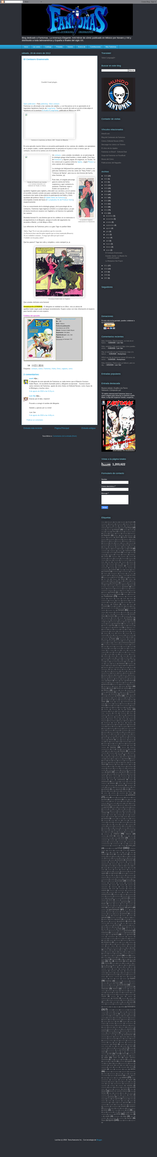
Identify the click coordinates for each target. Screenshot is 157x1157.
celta (110, 824)
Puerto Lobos (114, 715)
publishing (44, 104)
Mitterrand (104, 682)
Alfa (116, 526)
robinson (103, 1053)
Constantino (104, 569)
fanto (102, 896)
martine (125, 978)
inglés (105, 940)
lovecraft (107, 967)
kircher (105, 953)
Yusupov (122, 766)
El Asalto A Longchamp (50, 110)
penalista (111, 1023)
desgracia (123, 858)
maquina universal (114, 976)
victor (105, 1110)
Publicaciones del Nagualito (111, 163)
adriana (124, 770)
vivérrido (103, 1114)
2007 (106, 278)
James (120, 631)
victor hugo (114, 1110)
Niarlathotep (111, 696)
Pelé (104, 707)
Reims (133, 720)
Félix (117, 606)
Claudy (131, 562)
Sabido (105, 732)
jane (125, 944)
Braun (105, 547)
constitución (129, 841)
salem (116, 1063)
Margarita (130, 671)
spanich (123, 1079)
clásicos (128, 834)
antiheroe (104, 783)
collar (118, 836)
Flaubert (103, 602)
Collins (103, 566)
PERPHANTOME (128, 701)
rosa (116, 1055)
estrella (103, 890)
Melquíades (130, 677)
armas (114, 789)
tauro (131, 1087)
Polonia (119, 711)
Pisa (122, 709)
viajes (123, 1108)
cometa (116, 838)
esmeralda (130, 883)
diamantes (129, 860)
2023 (106, 179)
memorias (106, 985)
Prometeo (123, 713)
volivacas (111, 1114)
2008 (106, 275)
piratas (117, 1031)
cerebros (110, 826)
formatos (124, 900)
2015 (106, 204)
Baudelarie (111, 539)
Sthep (122, 743)
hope (109, 934)
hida (104, 927)
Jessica (106, 633)
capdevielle (111, 816)
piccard (119, 1029)
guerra (119, 919)
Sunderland (113, 745)
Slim (107, 741)
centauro (58, 155)
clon (134, 832)
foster (131, 900)
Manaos (124, 667)
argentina (110, 787)
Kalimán (106, 639)
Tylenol (110, 757)
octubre (109, 222)
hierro (109, 927)
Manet (131, 667)
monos (105, 994)
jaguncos (119, 944)
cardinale (132, 816)
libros (127, 961)
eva (125, 892)
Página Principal (62, 428)
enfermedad (104, 879)
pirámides (124, 1031)
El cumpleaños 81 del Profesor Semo (59, 200)
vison (121, 1112)
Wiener (119, 764)
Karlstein (103, 640)
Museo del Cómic (107, 159)
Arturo (118, 533)
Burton (103, 548)
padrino (131, 1015)
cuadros (117, 850)
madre (116, 969)
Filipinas (125, 600)
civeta (103, 832)
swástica (120, 1085)
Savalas (124, 737)
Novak (122, 698)
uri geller (111, 1104)
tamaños (117, 1087)
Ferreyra (112, 600)
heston (133, 925)
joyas (117, 949)
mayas (111, 983)
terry (132, 1089)
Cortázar (114, 569)
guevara (133, 919)
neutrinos (117, 1004)
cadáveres (113, 812)
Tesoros (122, 751)
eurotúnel (111, 892)
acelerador (130, 768)
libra (102, 961)
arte (126, 789)
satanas (131, 1065)
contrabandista (105, 843)
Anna (103, 529)
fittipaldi (103, 900)
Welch (103, 764)
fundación (104, 905)
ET (106, 584)
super (109, 1083)
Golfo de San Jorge (107, 614)
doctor (117, 865)
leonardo (115, 959)
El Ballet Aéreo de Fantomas (55, 198)
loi (134, 963)
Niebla (119, 696)
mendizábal (123, 985)
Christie (116, 560)
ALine (103, 522)
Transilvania (129, 755)
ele (114, 875)
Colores (120, 566)
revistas (103, 1050)
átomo (126, 1120)
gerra (131, 913)
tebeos (110, 1089)
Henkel (103, 623)
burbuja (126, 811)
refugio (114, 1044)
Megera (122, 677)
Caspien (118, 554)
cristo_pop (131, 845)
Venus (126, 758)
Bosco (124, 543)
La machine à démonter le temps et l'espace (116, 644)
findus (125, 898)
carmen (114, 818)
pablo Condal (105, 1015)
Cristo (133, 569)
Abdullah (122, 522)
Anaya (129, 528)
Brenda (112, 547)
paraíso (125, 1019)
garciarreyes (114, 910)
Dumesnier (106, 583)
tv (111, 1102)
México (106, 690)
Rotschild (119, 728)
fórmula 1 (130, 905)
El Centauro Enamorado (68, 319)
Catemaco (115, 556)
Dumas (133, 581)
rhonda (123, 1050)
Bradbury (119, 545)
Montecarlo (116, 684)
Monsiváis (106, 684)
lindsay (107, 963)
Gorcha (119, 616)
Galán (133, 606)
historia (121, 930)
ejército (123, 873)
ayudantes (121, 797)
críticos (110, 850)
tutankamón (104, 1102)
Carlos (118, 552)
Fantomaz (121, 596)
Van (114, 758)
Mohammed (112, 682)
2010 (106, 269)
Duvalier (131, 583)
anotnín (123, 781)
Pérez (103, 717)
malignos (118, 972)
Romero (116, 726)
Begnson (126, 539)
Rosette (112, 728)
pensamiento (129, 1023)
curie (126, 852)
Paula (109, 705)
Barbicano (130, 535)
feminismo (117, 896)
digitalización (105, 864)
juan (122, 949)
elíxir (119, 877)
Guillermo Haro (105, 620)
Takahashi (125, 749)
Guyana (122, 620)
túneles (120, 1102)
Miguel (109, 680)
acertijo (103, 770)
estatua (130, 888)
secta (111, 1069)
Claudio (124, 562)
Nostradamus (107, 698)
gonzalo (104, 917)
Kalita (54, 369)
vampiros (132, 1106)
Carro (131, 552)
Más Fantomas (111, 47)
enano (125, 877)
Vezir (104, 760)
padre (125, 1015)
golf (109, 915)
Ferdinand (104, 600)
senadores (116, 1071)
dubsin (125, 867)
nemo (103, 1004)
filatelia (109, 898)
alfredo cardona (113, 776)
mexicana (129, 987)
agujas (117, 772)
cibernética (132, 828)
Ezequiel (103, 594)
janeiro (131, 944)
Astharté (125, 533)
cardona (106, 818)
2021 (106, 185)
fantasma (130, 894)
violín (116, 1112)
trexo (108, 1098)
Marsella (127, 673)
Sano (125, 736)
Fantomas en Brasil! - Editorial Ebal (114, 152)
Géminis (130, 620)
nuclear (116, 1010)
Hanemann (114, 621)
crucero (113, 848)
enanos (131, 877)
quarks (133, 1038)
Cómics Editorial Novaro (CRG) (112, 141)
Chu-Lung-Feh (125, 560)
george (117, 913)
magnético (113, 970)
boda (108, 807)
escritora (103, 883)
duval (116, 869)
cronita (107, 848)
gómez (130, 921)
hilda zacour (104, 930)
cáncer (103, 854)
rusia (134, 1059)
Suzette (103, 747)
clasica (109, 832)
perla (105, 1027)
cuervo (107, 852)
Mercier (111, 679)
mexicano (104, 989)
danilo (110, 856)
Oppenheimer (124, 699)
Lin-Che (133, 654)
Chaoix (111, 558)
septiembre (110, 225)
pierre (131, 1029)
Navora (131, 694)
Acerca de (81, 47)
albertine (117, 774)
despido (131, 858)
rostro (121, 1055)
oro (116, 1014)
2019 (106, 191)
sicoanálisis (104, 1075)
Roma (103, 726)
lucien (114, 967)
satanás (103, 1067)
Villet (109, 760)
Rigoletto (130, 722)
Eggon (131, 584)
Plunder (112, 711)
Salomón (132, 732)
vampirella (106, 1106)
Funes (111, 606)
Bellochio (105, 541)
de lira (131, 856)
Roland (124, 724)
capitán (125, 816)
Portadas (59, 47)
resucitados (119, 1048)
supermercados (128, 1083)
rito (123, 1052)
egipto (103, 873)
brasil (121, 809)
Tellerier (115, 751)
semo (70, 369)
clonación (107, 834)
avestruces (122, 795)
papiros (105, 1019)
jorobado (106, 949)
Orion (59, 369)
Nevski (103, 696)
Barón (118, 537)
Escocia (124, 590)
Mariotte (114, 673)
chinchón (124, 828)
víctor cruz (129, 1114)
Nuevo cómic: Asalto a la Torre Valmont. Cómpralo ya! (114, 389)
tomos (111, 1095)
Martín (133, 673)
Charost (124, 558)
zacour (129, 1118)
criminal (123, 845)
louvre (133, 965)
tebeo (103, 1089)
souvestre (114, 1079)
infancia (120, 938)
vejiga (112, 1108)
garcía (126, 909)
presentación (128, 1034)
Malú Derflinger (115, 667)
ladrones (109, 955)
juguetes (109, 951)
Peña (127, 707)
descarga (116, 858)
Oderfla (110, 699)
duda (131, 867)
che (111, 828)
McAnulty (105, 677)
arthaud (133, 789)
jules (115, 951)
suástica (112, 1085)
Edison (120, 584)
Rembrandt (107, 722)
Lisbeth (106, 656)
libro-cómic (118, 961)
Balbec (116, 535)
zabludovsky (112, 1118)
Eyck (132, 592)
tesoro (103, 1091)
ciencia (122, 830)
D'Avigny (122, 573)
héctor (116, 934)
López (108, 663)
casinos (103, 822)
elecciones (121, 875)
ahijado (131, 772)
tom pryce (130, 1093)
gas (132, 909)
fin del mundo (117, 898)
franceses (118, 902)
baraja (126, 799)
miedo (131, 988)
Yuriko (116, 766)
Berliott (133, 541)
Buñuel (115, 548)
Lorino (105, 660)
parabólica (118, 1019)
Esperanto (132, 590)
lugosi (121, 967)
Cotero (121, 569)
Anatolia (122, 527)
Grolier (115, 618)
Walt (119, 762)
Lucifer (131, 660)
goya (128, 917)
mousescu (130, 994)
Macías (114, 663)
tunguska (117, 1100)
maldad (103, 972)
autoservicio (104, 795)
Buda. (131, 547)
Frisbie (124, 604)
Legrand (103, 652)
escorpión (129, 881)
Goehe (125, 612)
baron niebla (105, 801)
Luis (107, 661)
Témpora (117, 757)
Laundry (118, 648)
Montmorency (107, 686)
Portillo (131, 711)
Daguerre (104, 575)
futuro (117, 905)
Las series (36, 47)
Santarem (132, 736)
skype (105, 1077)
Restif (115, 722)
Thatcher (103, 753)
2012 (106, 213)
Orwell (111, 701)
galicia (129, 907)
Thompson (112, 753)
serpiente (124, 1071)
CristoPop (106, 571)
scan (116, 1067)
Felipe (118, 598)
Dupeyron (114, 583)
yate (132, 1116)
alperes (103, 777)
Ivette (122, 629)
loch (130, 963)
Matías (118, 675)
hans (118, 923)
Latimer (112, 648)
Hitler (113, 625)
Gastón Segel (129, 608)
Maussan (125, 675)
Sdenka (103, 739)
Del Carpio (132, 577)
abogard (110, 768)
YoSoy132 (104, 766)
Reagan (121, 720)
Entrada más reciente (33, 428)
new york (132, 1004)
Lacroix (133, 644)
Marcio (123, 671)
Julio (129, 637)
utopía (124, 1104)
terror (125, 1089)
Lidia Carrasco (124, 654)
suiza (131, 1081)
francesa (110, 902)
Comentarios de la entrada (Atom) (65, 436)
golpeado (116, 915)
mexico (115, 989)
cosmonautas (105, 845)
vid (128, 1110)
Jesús (112, 633)
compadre (104, 839)
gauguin (117, 911)
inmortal (118, 940)
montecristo (112, 994)
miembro (110, 990)
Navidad (123, 694)
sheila (105, 1073)
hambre (112, 923)
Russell (117, 730)
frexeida (130, 903)
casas (131, 820)
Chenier (103, 560)
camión (111, 814)
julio (107, 231)
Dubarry (127, 581)
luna (126, 967)
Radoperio (119, 717)
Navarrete (114, 694)
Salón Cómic (107, 734)
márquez (124, 1000)
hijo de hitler (131, 927)
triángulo (125, 1098)
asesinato (125, 791)
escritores (112, 883)
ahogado (104, 774)
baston (125, 801)
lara (120, 955)
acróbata (110, 770)
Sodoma (113, 741)
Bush (109, 548)
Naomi (118, 692)
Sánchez (113, 747)
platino (131, 1031)
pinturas (111, 1031)
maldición (110, 972)
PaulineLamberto (124, 705)
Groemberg (107, 618)
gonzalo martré (115, 917)
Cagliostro (112, 550)
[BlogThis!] (35, 365)
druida (105, 867)
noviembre (110, 219)
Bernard (106, 543)
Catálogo (48, 47)
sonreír (111, 1077)
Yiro (132, 764)
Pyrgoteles (130, 715)
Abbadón (109, 522)
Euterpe (112, 592)
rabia (117, 1040)
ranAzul (103, 1042)
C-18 (125, 548)
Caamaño (104, 550)
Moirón (120, 682)
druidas (112, 867)
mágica (131, 998)
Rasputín (104, 720)
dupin (103, 869)
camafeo (103, 814)
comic (122, 838)
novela (110, 1010)
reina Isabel (105, 1046)
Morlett (123, 686)
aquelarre (130, 785)
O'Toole (133, 698)
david (121, 856)
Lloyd (124, 656)
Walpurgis (113, 762)
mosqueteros (121, 994)
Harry (126, 621)
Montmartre (132, 684)
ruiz (124, 1059)
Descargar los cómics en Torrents (113, 144)
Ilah (126, 627)
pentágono (112, 1025)
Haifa (106, 621)
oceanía (103, 1012)
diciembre (109, 216)
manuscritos (122, 974)
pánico (120, 1038)
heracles (109, 925)
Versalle (133, 758)
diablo (112, 860)
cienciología (130, 830)
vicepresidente (131, 1108)
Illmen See (132, 627)
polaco (103, 1033)
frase (132, 902)
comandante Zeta (106, 838)
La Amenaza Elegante (128, 642)
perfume (133, 1025)
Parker (131, 703)
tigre (110, 1093)
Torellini (113, 755)
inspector (125, 940)
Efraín (125, 584)
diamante (120, 860)
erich (134, 879)
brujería (133, 809)
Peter (115, 707)
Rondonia (132, 726)
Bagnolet (107, 535)
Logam (131, 656)
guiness (106, 921)
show (125, 1073)
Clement (103, 564)
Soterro (105, 743)
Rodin (118, 724)
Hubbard (130, 625)
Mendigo (103, 679)
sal (112, 1063)
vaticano (106, 1108)
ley (121, 959)
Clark (109, 562)
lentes (103, 959)
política (110, 1033)
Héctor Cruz (118, 627)
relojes (124, 1046)
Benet (112, 541)
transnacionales (128, 1097)
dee (102, 858)
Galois (128, 606)
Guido (121, 618)
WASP (133, 760)
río (110, 1061)
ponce (116, 1033)
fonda (117, 900)
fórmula (123, 905)
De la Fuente (107, 577)
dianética (104, 862)
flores (110, 900)
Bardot (103, 537)
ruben (127, 1055)
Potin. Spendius (106, 713)
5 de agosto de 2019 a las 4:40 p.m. (42, 415)
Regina (127, 720)
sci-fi (131, 1067)
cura (120, 852)
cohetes (103, 836)
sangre (112, 1065)
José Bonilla (129, 635)
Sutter (131, 745)
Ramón (124, 719)
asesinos (132, 791)
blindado (122, 805)
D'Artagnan (114, 573)
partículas (132, 1019)
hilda (120, 929)
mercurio (133, 985)
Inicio (26, 47)
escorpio (120, 881)
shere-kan (112, 1073)
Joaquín (127, 633)
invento (124, 942)
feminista (125, 896)
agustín (123, 772)
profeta (131, 1036)
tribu (114, 1098)
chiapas (117, 828)
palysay (110, 1017)
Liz (119, 656)
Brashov (133, 545)
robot (117, 1053)
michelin (124, 988)
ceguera (103, 824)
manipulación (113, 974)
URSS (131, 757)
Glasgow (110, 612)
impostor (130, 936)
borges (133, 807)
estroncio (112, 890)
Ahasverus (120, 524)
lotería (116, 965)
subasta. (112, 1081)
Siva (102, 741)
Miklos (116, 680)
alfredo (103, 776)
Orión (103, 701)
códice (118, 854)
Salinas (126, 732)
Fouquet (111, 602)
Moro (130, 686)
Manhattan (104, 669)
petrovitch (111, 1029)
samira (131, 1063)
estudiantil (130, 890)
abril (107, 241)
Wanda (131, 762)
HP (102, 621)
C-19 (130, 549)
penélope (120, 1025)
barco (131, 799)
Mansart (119, 669)
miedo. (103, 990)
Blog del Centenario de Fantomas (113, 137)
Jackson (113, 631)
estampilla (122, 888)
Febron (111, 598)
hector (103, 925)
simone (120, 1075)
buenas (114, 811)
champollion (118, 826)
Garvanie (120, 608)
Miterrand (129, 680)
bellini (127, 803)
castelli (110, 822)
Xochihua (126, 764)
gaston (103, 911)
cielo (117, 830)
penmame (120, 1023)
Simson (124, 739)
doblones (110, 865)
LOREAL (115, 642)
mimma (131, 990)
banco (119, 799)
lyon (132, 967)
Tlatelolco (132, 753)
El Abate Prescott (106, 586)
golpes (124, 915)
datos (115, 856)
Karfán (131, 639)
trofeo (131, 1098)
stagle (130, 1079)
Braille (126, 545)
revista (131, 1048)
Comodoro (130, 566)
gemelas (130, 911)
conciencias (112, 841)
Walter (125, 762)
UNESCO (124, 757)
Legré (110, 652)
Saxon (131, 737)
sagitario (65, 369)
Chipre (110, 560)
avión (113, 797)
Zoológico (130, 766)
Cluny (118, 564)
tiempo (103, 1093)
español (122, 884)
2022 (106, 182)
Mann (112, 669)
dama (131, 854)
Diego (123, 579)
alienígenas (124, 776)
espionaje (114, 886)
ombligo (103, 1014)
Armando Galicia (130, 531)
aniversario (105, 781)
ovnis (131, 1014)
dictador (130, 862)
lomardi (110, 965)
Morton (103, 688)
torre (131, 1095)
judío (102, 951)
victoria (122, 1110)
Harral (121, 621)
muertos (113, 996)
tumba (110, 1100)
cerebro (103, 826)
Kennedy (118, 640)
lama (115, 955)
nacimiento (107, 1002)
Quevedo (110, 717)
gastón (110, 911)
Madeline (130, 663)
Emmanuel (119, 588)
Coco (124, 564)
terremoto (117, 1089)
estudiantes (121, 890)
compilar (112, 839)
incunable (104, 938)
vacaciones (132, 1104)
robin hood (130, 1052)
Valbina (108, 758)
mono (133, 992)
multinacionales (105, 998)
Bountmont (104, 545)
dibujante (112, 862)
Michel (131, 679)
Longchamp (51, 108)
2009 (106, 272)
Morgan (116, 686)
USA (102, 758)
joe (128, 948)
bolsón (114, 807)
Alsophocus (129, 526)
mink (102, 992)
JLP (128, 629)
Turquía (103, 757)
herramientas (125, 925)
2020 (106, 188)
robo (110, 1054)
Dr (109, 581)
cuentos (132, 850)
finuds (131, 898)
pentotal (103, 1025)
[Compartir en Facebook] (40, 365)
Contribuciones (95, 47)
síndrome (104, 1087)
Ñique (103, 1120)
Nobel (133, 696)
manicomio (104, 974)
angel (131, 779)
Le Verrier (111, 650)
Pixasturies (104, 711)
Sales (120, 732)
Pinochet (114, 709)
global (103, 915)
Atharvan (132, 533)
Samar (115, 734)
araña (103, 787)
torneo (124, 1095)
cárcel (111, 854)
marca (124, 976)
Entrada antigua (88, 428)
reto (125, 1048)
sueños (126, 1081)
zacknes (121, 1118)
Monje (133, 682)
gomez (131, 915)
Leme (122, 652)
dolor (122, 865)
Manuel (126, 669)
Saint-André (113, 732)
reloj (118, 1046)
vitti (126, 1112)
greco (133, 917)
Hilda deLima (127, 623)
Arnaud (105, 533)
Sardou (117, 737)
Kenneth (126, 640)
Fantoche (132, 594)
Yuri (111, 766)
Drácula (120, 581)
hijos (105, 929)
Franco (133, 602)
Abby (116, 522)
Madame (122, 663)
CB (70, 339)
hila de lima (112, 929)
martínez (108, 981)
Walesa (105, 762)
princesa (103, 1036)
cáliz (132, 852)
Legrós (116, 652)
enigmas (119, 879)
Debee (125, 577)
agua (102, 772)
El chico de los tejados (109, 148)
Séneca (124, 747)
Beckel (119, 539)
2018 (106, 194)
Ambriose (104, 527)
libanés (131, 959)
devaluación (104, 860)
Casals (103, 554)
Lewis (116, 654)
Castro (106, 556)
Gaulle (103, 610)
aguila (109, 772)
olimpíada (130, 1012)
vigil (104, 1112)
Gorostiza (126, 616)
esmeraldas (104, 884)
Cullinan (133, 571)
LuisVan (128, 661)
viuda (131, 1112)
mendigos (113, 985)
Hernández (117, 623)
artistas (111, 791)
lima (133, 961)
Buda (125, 547)
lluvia (125, 963)
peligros (103, 1023)
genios (111, 913)
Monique (127, 682)
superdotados (117, 1083)
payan (112, 1021)
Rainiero (103, 719)
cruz (119, 847)
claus (114, 832)
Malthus (133, 665)
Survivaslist (123, 745)
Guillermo (129, 618)
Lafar (104, 646)
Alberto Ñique (129, 524)
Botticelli (131, 543)
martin (117, 978)
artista (105, 791)
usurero (118, 1104)
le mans (105, 957)
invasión (116, 942)
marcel (131, 976)
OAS (104, 699)
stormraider (104, 1081)
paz (118, 1021)
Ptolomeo (104, 715)
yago (124, 1116)
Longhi (112, 658)
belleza (121, 803)
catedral (124, 822)
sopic (117, 1077)
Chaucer (131, 558)
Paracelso (124, 703)
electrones (130, 875)
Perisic (110, 707)
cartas (112, 820)
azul (134, 797)
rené (131, 1046)
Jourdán (114, 637)
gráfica (112, 919)
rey (118, 1050)
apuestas (121, 785)
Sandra (120, 736)
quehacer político (108, 1040)
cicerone (105, 830)
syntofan (129, 1085)
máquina (103, 1000)
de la (126, 856)
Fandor (118, 594)
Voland (127, 760)
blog (102, 807)
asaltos (118, 791)
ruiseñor (118, 1059)
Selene (111, 739)
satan (124, 1065)
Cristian (127, 569)
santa (118, 1065)
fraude (103, 903)
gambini (103, 909)
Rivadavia (104, 724)
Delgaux (115, 579)
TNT (113, 749)
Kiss (132, 640)
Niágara (127, 696)
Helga (131, 621)
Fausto (103, 598)
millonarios (124, 990)
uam (126, 1102)
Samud (121, 734)
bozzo (116, 809)
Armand (121, 531)
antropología (129, 783)
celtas (116, 824)
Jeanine (127, 631)
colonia (125, 836)
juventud (132, 951)
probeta (117, 1036)
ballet (105, 799)
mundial (115, 998)
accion (117, 768)
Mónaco (115, 690)
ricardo (131, 1050)
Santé (105, 737)
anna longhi (115, 781)
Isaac (110, 629)
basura (131, 801)
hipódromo (114, 930)
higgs (115, 927)
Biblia (112, 543)
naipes (114, 1002)
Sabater (133, 730)
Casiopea (110, 554)
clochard (128, 832)
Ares (102, 531)
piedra (125, 1029)
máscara (132, 1000)
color (131, 836)
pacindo (113, 1015)
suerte (119, 1081)
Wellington (111, 764)
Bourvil (112, 545)
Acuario (130, 522)
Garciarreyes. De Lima (109, 608)
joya (112, 949)
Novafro (115, 698)
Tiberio (119, 753)
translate (119, 1097)
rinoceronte (111, 1052)
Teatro (109, 751)
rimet (103, 1052)
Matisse (105, 675)
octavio (111, 1012)
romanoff (109, 1055)
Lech (118, 650)
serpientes (132, 1071)
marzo (108, 244)
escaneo (105, 881)
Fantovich (130, 596)
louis (127, 965)
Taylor (103, 751)
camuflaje (119, 814)
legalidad (126, 957)
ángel (120, 1120)
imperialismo (111, 936)
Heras (109, 623)
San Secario (111, 736)
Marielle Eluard (105, 673)
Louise (125, 660)
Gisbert (103, 612)
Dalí (110, 575)
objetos (131, 1010)
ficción (103, 898)
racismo (123, 1040)
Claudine (116, 562)
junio (108, 234)
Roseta (105, 728)
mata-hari (118, 981)
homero (103, 934)
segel (125, 1069)
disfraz (103, 865)
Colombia (111, 566)
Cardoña (111, 552)
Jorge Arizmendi (119, 635)
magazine (123, 969)
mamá (124, 972)
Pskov (131, 713)
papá (111, 1019)
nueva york (124, 1010)
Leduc (124, 650)
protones (103, 1038)
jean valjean (111, 946)
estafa (113, 888)
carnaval (120, 818)
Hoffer (119, 625)
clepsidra (121, 832)
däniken (123, 869)
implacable (121, 936)
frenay (117, 903)
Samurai (128, 734)
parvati (105, 1021)
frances (103, 902)
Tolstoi (105, 755)
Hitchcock (106, 625)
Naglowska (130, 690)
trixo (118, 1098)
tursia (131, 1100)
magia (131, 969)
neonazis (109, 1004)
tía (115, 1102)
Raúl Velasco (112, 720)
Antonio (109, 529)
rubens (133, 1055)
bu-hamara (106, 811)
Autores (70, 47)
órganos (133, 1120)
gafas (115, 907)
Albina (103, 526)
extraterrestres (106, 894)
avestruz (131, 795)
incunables (112, 938)
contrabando (116, 843)
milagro (117, 990)
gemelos (103, 913)
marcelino (104, 978)
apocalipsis (111, 785)
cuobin (114, 852)
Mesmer (124, 679)
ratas (122, 1042)
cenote (123, 824)
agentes (131, 770)
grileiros (105, 919)
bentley (133, 803)
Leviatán (109, 654)
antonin (120, 783)
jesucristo (104, 948)
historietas (104, 932)
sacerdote (121, 1061)
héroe (131, 934)
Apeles (125, 529)
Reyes (122, 722)
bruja (127, 809)
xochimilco (117, 1116)
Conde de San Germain (125, 567)
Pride (115, 713)
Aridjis (108, 531)
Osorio (118, 701)
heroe (117, 925)
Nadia (122, 690)
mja (115, 992)
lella (132, 957)
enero (108, 250)
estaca (130, 886)
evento (131, 892)
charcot (133, 826)
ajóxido (111, 774)
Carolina (125, 552)
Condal (112, 567)
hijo (125, 927)
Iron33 (105, 629)
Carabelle (104, 552)
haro (124, 923)
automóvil (122, 793)
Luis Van (32, 396)
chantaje (126, 826)
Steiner (117, 743)
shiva (119, 1073)
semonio (108, 1071)
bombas (127, 807)
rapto (116, 1042)
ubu (132, 1102)
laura (126, 955)
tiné (123, 1093)
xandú (107, 1116)
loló (104, 965)
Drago (114, 581)
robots (124, 1053)
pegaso (125, 1021)
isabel (103, 944)
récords (105, 1061)
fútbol (103, 907)
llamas (114, 963)
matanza (126, 981)
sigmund (112, 1075)
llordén (120, 963)
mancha (131, 972)
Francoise (106, 604)
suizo (102, 1083)
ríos (115, 1061)
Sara (111, 737)
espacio (114, 884)
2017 (106, 198)
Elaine (126, 586)
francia (125, 902)
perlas (111, 1027)
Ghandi (131, 610)
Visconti (121, 760)
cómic (125, 854)
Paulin (115, 705)
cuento (125, 850)
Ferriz (118, 600)
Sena (118, 739)
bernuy (105, 805)
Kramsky (103, 642)
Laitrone (118, 646)
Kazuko (111, 640)
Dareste (116, 575)
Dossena (103, 581)
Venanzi (119, 758)
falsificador (117, 894)
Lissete (113, 656)
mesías (113, 987)
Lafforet (111, 646)
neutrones (125, 1004)
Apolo (131, 529)
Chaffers (103, 558)
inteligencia (107, 942)
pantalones (124, 1017)
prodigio (124, 1036)
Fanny (125, 594)
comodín (131, 838)
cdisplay (131, 822)
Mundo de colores (122, 688)
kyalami (118, 953)
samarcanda (123, 1063)
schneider (124, 1067)
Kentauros (58, 159)
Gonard (125, 614)
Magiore (103, 665)
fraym (110, 903)
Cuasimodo (116, 571)
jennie (131, 946)
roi (104, 1055)
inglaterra (132, 938)
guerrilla (126, 919)
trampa (112, 1097)
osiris (121, 1014)
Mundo (111, 688)
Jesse (133, 631)
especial (130, 884)
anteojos (130, 781)
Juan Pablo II (122, 637)
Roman (109, 726)
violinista (110, 1112)
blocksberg (130, 805)
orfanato (110, 1014)
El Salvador (118, 586)
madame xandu (106, 969)
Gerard (121, 610)
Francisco (126, 602)
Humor (109, 627)
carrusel (106, 820)
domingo (128, 865)
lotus (122, 965)
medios (133, 983)
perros (123, 1027)
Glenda (118, 612)
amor (131, 777)
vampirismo (115, 1106)
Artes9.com (105, 134)
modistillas (127, 992)
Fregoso (115, 604)
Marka (120, 673)
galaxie (122, 907)
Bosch (118, 543)
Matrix (112, 675)
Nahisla (103, 692)
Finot (131, 600)
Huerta (103, 627)
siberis (131, 1073)
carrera (133, 818)
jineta (123, 948)
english (113, 879)
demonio (108, 858)
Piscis (129, 709)
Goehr (131, 612)
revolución (111, 1050)
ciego (111, 830)
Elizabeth (110, 588)
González (111, 616)
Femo (131, 598)
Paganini (116, 703)
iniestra (111, 940)
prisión (110, 1036)
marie (111, 978)
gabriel (110, 907)
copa (124, 843)
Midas (103, 680)
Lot (120, 660)
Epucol (118, 590)
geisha (124, 911)
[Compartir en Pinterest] (42, 365)
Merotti (118, 679)
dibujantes (122, 862)
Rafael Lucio (129, 717)
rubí (112, 1059)
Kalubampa (123, 639)
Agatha (112, 524)
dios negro (124, 864)
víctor (118, 1114)
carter (119, 820)
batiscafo (104, 803)
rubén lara (117, 1057)
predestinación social (107, 1034)
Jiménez (119, 633)
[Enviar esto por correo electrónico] (33, 365)
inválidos (130, 942)
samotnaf (104, 1065)
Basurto (103, 539)
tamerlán (124, 1087)
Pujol (122, 715)
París (103, 705)
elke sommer (112, 877)
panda (117, 1017)
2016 (106, 201)
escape (112, 881)
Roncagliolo (124, 726)
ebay (110, 871)
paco (119, 1015)
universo (103, 1104)
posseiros (130, 1033)
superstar (104, 1085)
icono (103, 936)
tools (118, 1095)
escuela (121, 883)
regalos (122, 1044)
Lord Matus (126, 658)
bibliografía (114, 805)
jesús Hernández (114, 948)
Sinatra (131, 739)
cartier (125, 820)
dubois (119, 867)
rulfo (129, 1059)
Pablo (103, 703)
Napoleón (132, 692)
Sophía (133, 741)
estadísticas (104, 888)
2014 (106, 207)
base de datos (115, 801)
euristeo (103, 892)
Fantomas (47, 369)
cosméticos (115, 845)
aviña (107, 797)
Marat (108, 671)
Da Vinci (130, 573)
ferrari (131, 896)
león (126, 959)
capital (119, 816)
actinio (117, 770)
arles (134, 787)
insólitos (133, 940)
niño (117, 1006)
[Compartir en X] (37, 365)
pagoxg (103, 1017)
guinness (113, 921)
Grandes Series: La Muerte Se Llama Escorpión (116, 257)
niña (112, 1006)
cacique (104, 812)
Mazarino (132, 675)
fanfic (123, 894)
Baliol (122, 535)
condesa (121, 841)
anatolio (103, 779)
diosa (131, 864)
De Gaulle (124, 575)
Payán (133, 705)
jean (102, 946)
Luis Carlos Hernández (117, 661)
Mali (122, 665)
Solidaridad (125, 741)
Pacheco (109, 703)
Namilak (110, 692)
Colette (131, 564)
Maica (116, 665)
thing (132, 1091)
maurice (133, 981)
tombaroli (104, 1095)
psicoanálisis (112, 1038)
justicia (121, 951)
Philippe (133, 707)
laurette (133, 955)
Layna (125, 648)
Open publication (29, 104)
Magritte (110, 665)
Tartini (131, 749)
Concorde (104, 567)
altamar (111, 777)
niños (122, 1006)
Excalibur (125, 592)
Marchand (116, 671)
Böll (120, 548)
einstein (116, 873)
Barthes (110, 537)
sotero (124, 1077)
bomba (120, 807)
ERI (102, 584)
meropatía (106, 987)
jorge (133, 948)
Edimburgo (113, 584)
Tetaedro (130, 751)
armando (106, 789)
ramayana (130, 1040)
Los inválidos (113, 660)
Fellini (124, 598)
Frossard (104, 606)
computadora (121, 839)
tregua (103, 1098)
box (111, 809)
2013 (106, 210)
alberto (125, 774)
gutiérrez (122, 921)
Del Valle (106, 579)
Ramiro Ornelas (113, 719)
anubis (103, 785)
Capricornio (129, 550)
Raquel (131, 719)
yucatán (103, 1118)
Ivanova (116, 629)
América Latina (113, 527)
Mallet (127, 665)
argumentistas (119, 787)
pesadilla (103, 1029)
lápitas (80, 162)
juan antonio (129, 949)
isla (108, 944)
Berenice (119, 541)
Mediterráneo (114, 677)
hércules (124, 934)
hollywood (121, 932)
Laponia (125, 646)
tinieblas (117, 1093)
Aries (114, 531)
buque (120, 811)
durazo (110, 869)
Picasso (106, 709)
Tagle (118, 749)
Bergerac (126, 541)
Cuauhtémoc (124, 571)
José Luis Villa (105, 637)
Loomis (119, 658)
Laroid (131, 646)
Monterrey (124, 684)
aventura (113, 795)
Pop (125, 711)
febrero (108, 247)
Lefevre (131, 650)
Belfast (133, 539)
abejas (103, 768)
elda (109, 875)
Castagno (132, 554)
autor (130, 793)
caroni (127, 818)
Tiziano (126, 753)
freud (123, 903)
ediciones (124, 871)
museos (124, 998)
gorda (123, 917)
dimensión (115, 864)
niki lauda (106, 1006)
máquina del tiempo (114, 1000)
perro (116, 1027)
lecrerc (119, 957)
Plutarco (91, 162)
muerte (103, 996)
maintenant (129, 970)
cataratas (117, 822)
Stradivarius (130, 743)
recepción (130, 1042)
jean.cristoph (122, 946)
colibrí (111, 836)
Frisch (131, 604)
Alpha (121, 526)
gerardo (124, 913)
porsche (123, 1033)
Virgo (114, 760)
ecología (116, 871)
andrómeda (121, 779)
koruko (111, 953)
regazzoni (130, 1044)
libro (110, 961)
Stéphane (104, 745)
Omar (116, 699)
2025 (106, 176)
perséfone (130, 1027)
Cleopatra (111, 564)
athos (105, 793)
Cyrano (106, 573)
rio (118, 1052)
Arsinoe (112, 533)
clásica (116, 834)
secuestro (118, 1069)
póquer (127, 1038)
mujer (121, 996)
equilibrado (127, 879)
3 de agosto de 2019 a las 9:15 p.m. (42, 391)
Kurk (109, 642)
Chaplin (117, 558)
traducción (104, 1097)
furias (111, 905)
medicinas (126, 983)
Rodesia (111, 724)
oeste (123, 1012)
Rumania (109, 730)
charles (105, 828)
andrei (111, 779)
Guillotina (115, 620)
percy (126, 1025)
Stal (111, 743)
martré (132, 978)
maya (104, 983)
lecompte (112, 957)
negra (131, 1002)
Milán (122, 680)
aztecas (128, 797)
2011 (106, 266)
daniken (103, 856)
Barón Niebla (128, 537)
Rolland (131, 724)
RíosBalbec (125, 730)
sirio (134, 1075)
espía (122, 886)
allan (131, 776)
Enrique (126, 588)
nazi (120, 1002)
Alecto (110, 526)
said (102, 1063)
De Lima (132, 575)
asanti (31, 378)
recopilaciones (105, 1044)
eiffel (109, 873)
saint (107, 1063)
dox (134, 865)
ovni (127, 1014)
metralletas (121, 987)
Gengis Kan (111, 610)
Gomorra (118, 614)
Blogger (99, 1140)
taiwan (111, 1087)
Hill (134, 623)
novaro (131, 1006)
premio (119, 1034)
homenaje (129, 932)
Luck (102, 661)
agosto (108, 228)
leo (108, 959)
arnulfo (120, 789)
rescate (111, 1048)
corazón (131, 843)
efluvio (131, 871)
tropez (103, 1100)
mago (121, 970)
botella (105, 809)
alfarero (131, 774)
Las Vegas (104, 648)
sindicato (128, 1075)
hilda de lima (129, 929)
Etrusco (105, 592)
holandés (113, 932)
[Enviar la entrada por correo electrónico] (28, 365)
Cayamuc (123, 556)
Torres (120, 755)
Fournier (118, 602)
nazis (125, 1002)
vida (134, 1110)
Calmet (120, 550)
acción (123, 768)
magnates (104, 970)
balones (112, 799)
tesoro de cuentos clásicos (119, 1091)
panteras (132, 1017)
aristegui (127, 787)
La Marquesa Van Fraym (114, 261)
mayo (108, 238)
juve (127, 951)
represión (104, 1048)
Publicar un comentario (35, 420)
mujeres (130, 996)
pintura (103, 1031)
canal (126, 814)
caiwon (120, 812)
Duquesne (124, 583)
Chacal (131, 556)
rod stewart (132, 1053)
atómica (113, 793)
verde (117, 1108)
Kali (134, 637)
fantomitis (109, 896)
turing (125, 1100)
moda (119, 992)
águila (111, 1120)
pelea (131, 1021)
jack (113, 944)
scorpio (103, 1069)
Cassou (125, 554)
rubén (106, 1057)
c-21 (132, 811)
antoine (112, 783)
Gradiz (133, 616)
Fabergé (111, 594)
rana (110, 1042)
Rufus (103, 730)
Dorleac (131, 579)
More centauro (54, 104)
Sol (119, 741)
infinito (126, 938)
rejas (113, 1046)
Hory (124, 625)
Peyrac (121, 707)
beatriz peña (112, 803)
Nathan (106, 694)
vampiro (123, 1106)
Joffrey (110, 635)
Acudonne (104, 524)
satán (110, 1067)
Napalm (124, 692)
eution (40, 369)
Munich (133, 688)
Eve (119, 592)
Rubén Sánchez (128, 728)
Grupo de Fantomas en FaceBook (113, 155)
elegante (103, 877)
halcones (104, 923)
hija (120, 927)
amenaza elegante (121, 777)
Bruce (119, 547)
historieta (128, 931)
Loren (133, 658)
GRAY (122, 606)
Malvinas (106, 667)
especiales (104, 886)
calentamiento (129, 812)
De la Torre (117, 577)
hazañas (130, 923)
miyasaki (108, 992)
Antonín (116, 529)
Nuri (127, 698)
